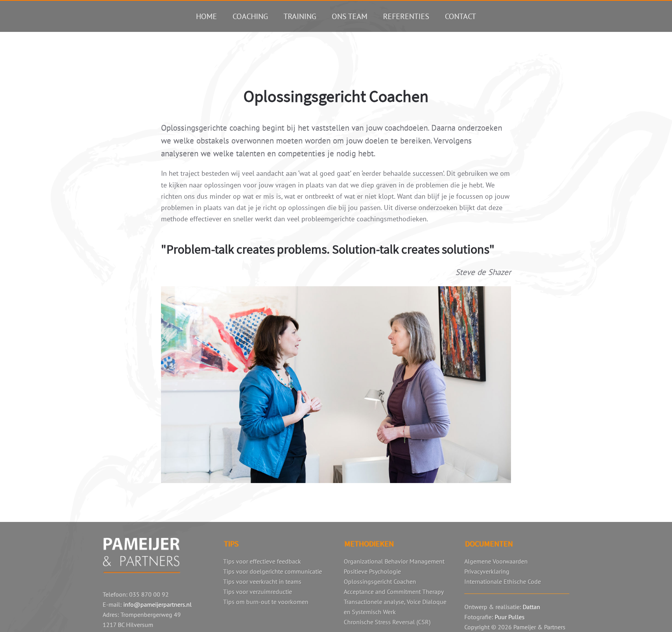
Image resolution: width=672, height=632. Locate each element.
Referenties (406, 16)
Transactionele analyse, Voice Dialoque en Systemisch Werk (395, 607)
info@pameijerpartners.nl (157, 604)
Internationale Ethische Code (502, 581)
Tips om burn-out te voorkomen (265, 602)
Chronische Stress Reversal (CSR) (387, 622)
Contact (460, 16)
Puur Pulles (510, 617)
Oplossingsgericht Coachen (380, 581)
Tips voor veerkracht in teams (262, 581)
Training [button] (300, 16)
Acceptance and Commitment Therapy (394, 591)
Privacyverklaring (486, 571)
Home (206, 16)
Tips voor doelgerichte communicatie (272, 571)
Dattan (531, 607)
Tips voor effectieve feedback (262, 561)
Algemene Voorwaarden (496, 561)
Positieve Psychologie (372, 571)
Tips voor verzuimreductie (257, 591)
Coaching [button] (250, 16)
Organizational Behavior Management (394, 561)
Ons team (350, 16)
